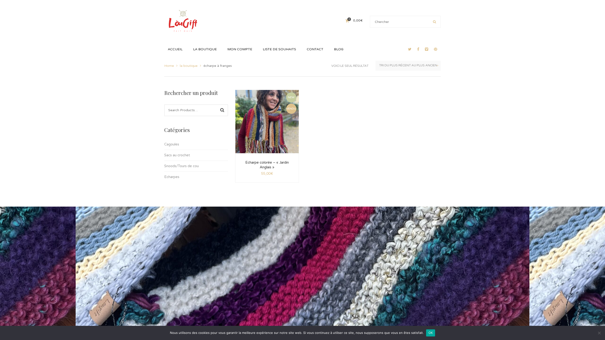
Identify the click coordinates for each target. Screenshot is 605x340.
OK (430, 333)
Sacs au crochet (177, 155)
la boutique (189, 66)
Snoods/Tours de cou (181, 166)
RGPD (371, 199)
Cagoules (171, 144)
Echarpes (171, 177)
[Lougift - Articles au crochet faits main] (183, 20)
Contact (386, 199)
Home (169, 66)
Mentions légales (348, 199)
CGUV (325, 199)
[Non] (599, 333)
